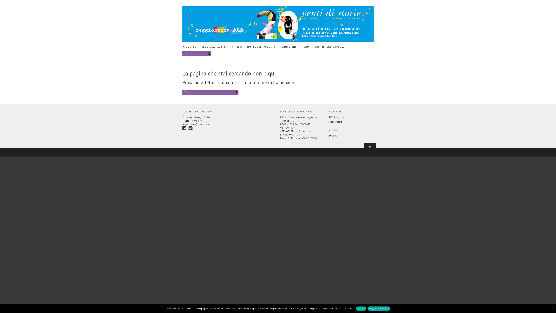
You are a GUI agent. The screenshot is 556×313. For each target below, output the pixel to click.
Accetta (361, 308)
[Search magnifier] (208, 53)
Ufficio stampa (337, 117)
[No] (552, 308)
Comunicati (335, 121)
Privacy (333, 135)
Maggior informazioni (379, 308)
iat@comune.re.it (305, 131)
